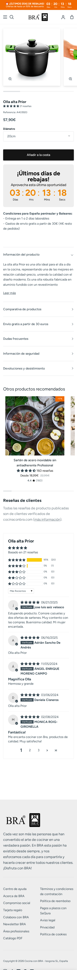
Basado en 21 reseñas (23, 552)
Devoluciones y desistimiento (24, 368)
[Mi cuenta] (63, 17)
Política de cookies (53, 934)
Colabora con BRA (16, 917)
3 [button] (38, 750)
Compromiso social (16, 903)
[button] (11, 106)
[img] (30, 602)
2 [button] (30, 750)
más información (47, 519)
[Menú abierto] (5, 17)
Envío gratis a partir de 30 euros (25, 324)
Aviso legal (47, 920)
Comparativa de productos (22, 309)
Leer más (9, 293)
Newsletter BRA (14, 924)
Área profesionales (16, 931)
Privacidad (47, 927)
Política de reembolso (55, 901)
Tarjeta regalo (12, 910)
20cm (11, 136)
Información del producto (21, 254)
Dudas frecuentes (15, 339)
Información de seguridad (21, 353)
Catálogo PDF (13, 938)
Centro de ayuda (14, 889)
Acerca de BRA (13, 896)
